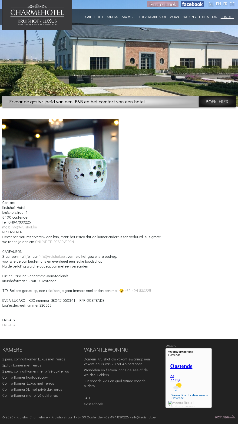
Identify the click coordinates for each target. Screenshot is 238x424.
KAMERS (112, 17)
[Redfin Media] (225, 416)
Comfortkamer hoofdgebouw (25, 377)
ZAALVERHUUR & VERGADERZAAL (144, 17)
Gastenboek (162, 4)
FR (225, 4)
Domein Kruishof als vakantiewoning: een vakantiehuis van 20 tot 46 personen (117, 361)
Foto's (204, 17)
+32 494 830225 (138, 290)
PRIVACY (8, 324)
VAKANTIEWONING (183, 17)
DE (232, 4)
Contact (227, 17)
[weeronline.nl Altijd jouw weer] (181, 404)
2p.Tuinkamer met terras (21, 365)
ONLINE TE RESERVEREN (54, 241)
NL (211, 4)
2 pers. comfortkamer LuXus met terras (33, 358)
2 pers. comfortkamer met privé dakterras (35, 371)
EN (218, 4)
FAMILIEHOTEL (93, 17)
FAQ (214, 17)
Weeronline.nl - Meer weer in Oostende (190, 397)
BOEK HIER (217, 101)
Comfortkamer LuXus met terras (28, 383)
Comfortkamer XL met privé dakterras (32, 389)
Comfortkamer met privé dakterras (30, 395)
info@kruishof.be (24, 226)
